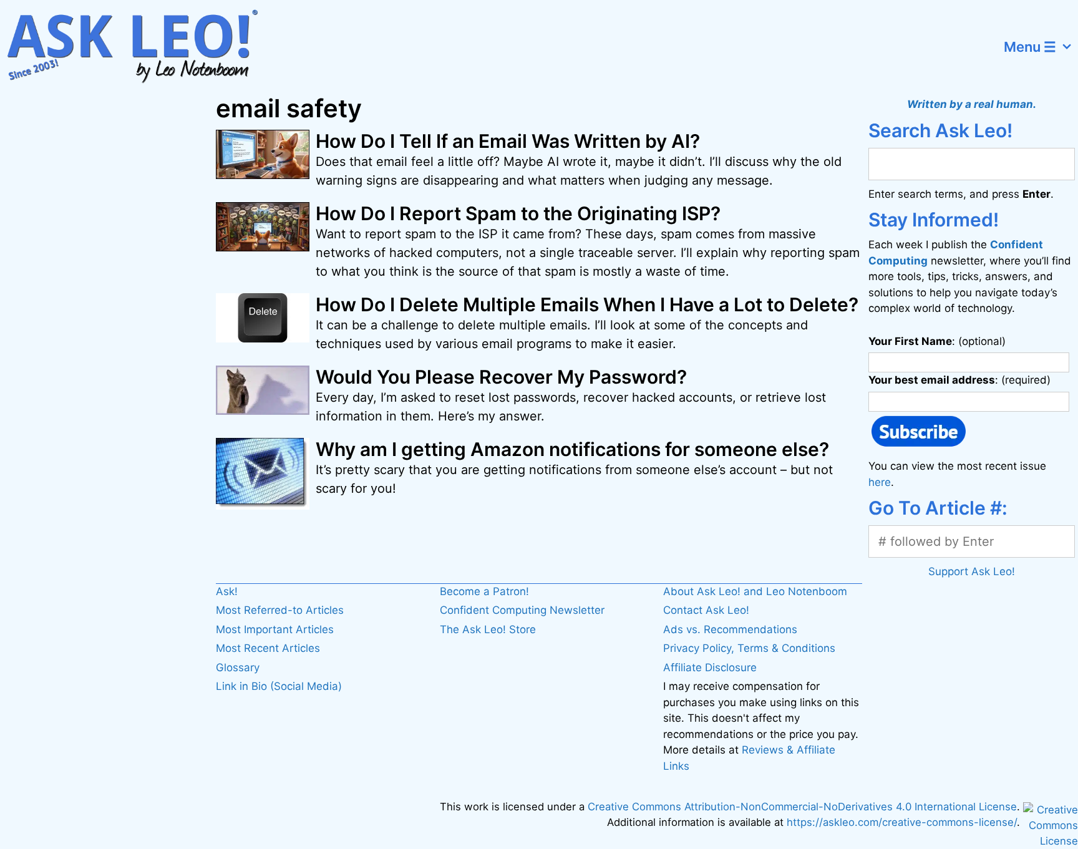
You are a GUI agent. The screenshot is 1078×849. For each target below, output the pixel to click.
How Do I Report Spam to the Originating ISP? (518, 213)
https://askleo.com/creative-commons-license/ (902, 822)
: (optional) (937, 341)
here (879, 482)
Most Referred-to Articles (280, 610)
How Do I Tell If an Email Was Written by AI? (508, 141)
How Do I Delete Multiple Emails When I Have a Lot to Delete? (587, 304)
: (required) (959, 380)
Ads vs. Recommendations (730, 629)
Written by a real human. (971, 104)
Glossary (238, 667)
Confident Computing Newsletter (522, 610)
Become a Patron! (484, 591)
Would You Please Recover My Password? (501, 377)
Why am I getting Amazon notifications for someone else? (572, 449)
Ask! (227, 591)
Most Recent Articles (268, 648)
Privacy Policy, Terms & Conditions (749, 648)
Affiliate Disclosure (710, 667)
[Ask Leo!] (140, 47)
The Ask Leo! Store (488, 629)
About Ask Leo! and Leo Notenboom (755, 591)
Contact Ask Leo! (706, 610)
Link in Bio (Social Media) (279, 686)
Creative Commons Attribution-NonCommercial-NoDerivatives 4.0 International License (802, 806)
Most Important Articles (275, 629)
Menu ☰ (1030, 47)
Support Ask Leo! (971, 571)
